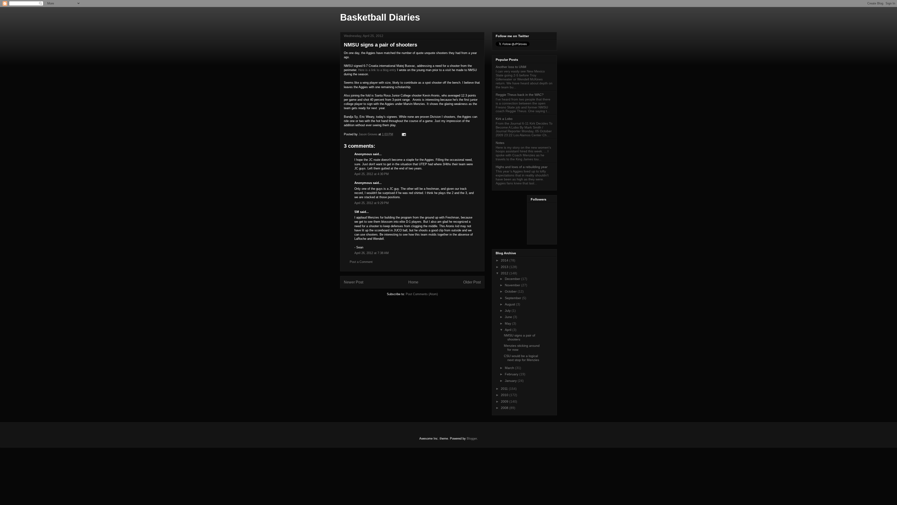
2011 (505, 388)
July (508, 310)
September (513, 298)
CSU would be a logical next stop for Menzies (521, 358)
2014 (505, 260)
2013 (505, 267)
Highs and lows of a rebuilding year (522, 167)
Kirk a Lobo (504, 119)
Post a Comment (361, 262)
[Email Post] (403, 134)
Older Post (472, 282)
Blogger (472, 438)
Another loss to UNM (511, 67)
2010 (505, 395)
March (510, 368)
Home (413, 282)
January (511, 381)
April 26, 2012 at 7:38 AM (371, 253)
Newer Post (353, 282)
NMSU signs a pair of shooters (519, 337)
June (509, 317)
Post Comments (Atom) (422, 294)
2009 (505, 401)
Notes (500, 143)
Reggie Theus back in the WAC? (520, 95)
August (510, 304)
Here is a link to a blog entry (377, 70)
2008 (505, 408)
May (508, 323)
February (512, 374)
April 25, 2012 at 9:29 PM (371, 203)
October (511, 291)
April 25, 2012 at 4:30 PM (371, 174)
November (513, 285)
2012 (505, 273)
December (513, 279)
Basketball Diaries (380, 17)
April (508, 330)
